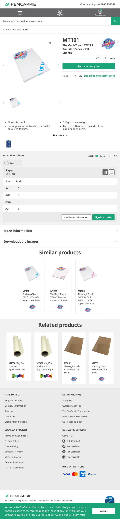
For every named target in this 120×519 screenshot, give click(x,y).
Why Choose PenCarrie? (74, 416)
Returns (9, 411)
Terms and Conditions (16, 435)
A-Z (115, 156)
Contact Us (68, 435)
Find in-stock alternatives (76, 217)
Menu (20, 15)
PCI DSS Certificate (14, 467)
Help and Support (14, 400)
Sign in (60, 15)
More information (18, 231)
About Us (67, 400)
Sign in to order (103, 217)
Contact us (10, 416)
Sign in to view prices (89, 66)
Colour (103, 156)
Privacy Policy (12, 440)
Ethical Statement (14, 451)
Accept (104, 510)
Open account (100, 14)
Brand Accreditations (16, 421)
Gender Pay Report (14, 462)
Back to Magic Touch (17, 29)
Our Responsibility (72, 421)
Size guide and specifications (99, 75)
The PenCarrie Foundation (76, 411)
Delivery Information (15, 405)
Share (112, 58)
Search (115, 21)
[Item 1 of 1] (31, 102)
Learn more (79, 514)
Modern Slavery (13, 456)
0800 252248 (108, 4)
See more (58, 135)
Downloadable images (21, 241)
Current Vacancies (71, 405)
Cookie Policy (11, 446)
